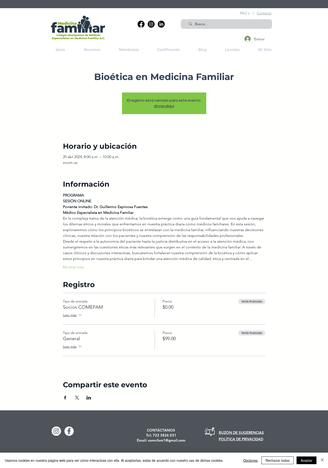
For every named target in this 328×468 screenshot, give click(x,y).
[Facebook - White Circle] (69, 431)
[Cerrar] (322, 460)
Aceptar (306, 460)
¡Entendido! (164, 106)
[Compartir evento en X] (77, 398)
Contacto (264, 13)
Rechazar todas (278, 460)
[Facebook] (141, 24)
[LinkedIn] (161, 24)
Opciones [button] (250, 460)
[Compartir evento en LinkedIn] (88, 398)
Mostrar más (73, 267)
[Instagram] (151, 24)
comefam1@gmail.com (166, 440)
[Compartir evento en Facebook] (65, 398)
